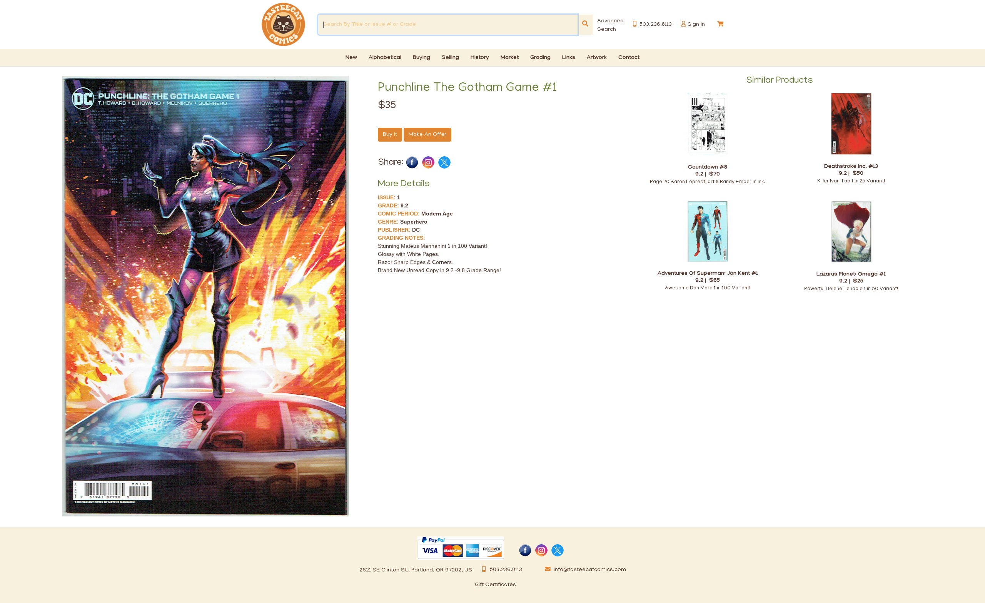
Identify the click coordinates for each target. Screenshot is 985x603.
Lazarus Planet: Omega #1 (851, 274)
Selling (450, 58)
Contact (628, 58)
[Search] (585, 25)
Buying (421, 58)
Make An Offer (427, 135)
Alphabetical (385, 58)
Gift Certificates (495, 585)
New (351, 58)
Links (568, 58)
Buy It (390, 135)
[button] (683, 24)
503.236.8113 (506, 570)
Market (510, 58)
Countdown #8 (707, 167)
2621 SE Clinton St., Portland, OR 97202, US (415, 570)
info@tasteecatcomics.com (590, 570)
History (480, 58)
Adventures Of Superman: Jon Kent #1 (708, 273)
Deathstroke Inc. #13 (851, 166)
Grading (540, 58)
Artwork (597, 58)
